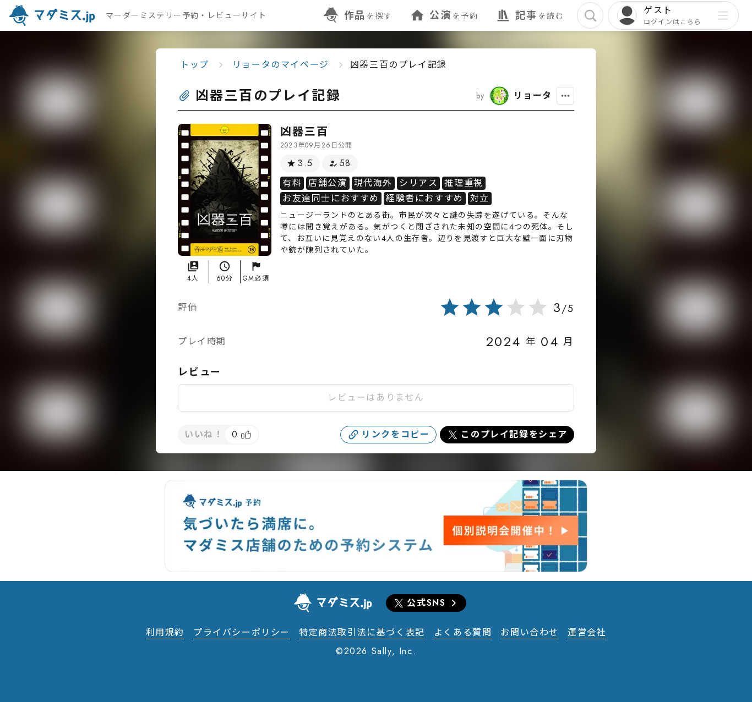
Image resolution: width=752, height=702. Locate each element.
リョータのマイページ (280, 64)
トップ (194, 64)
